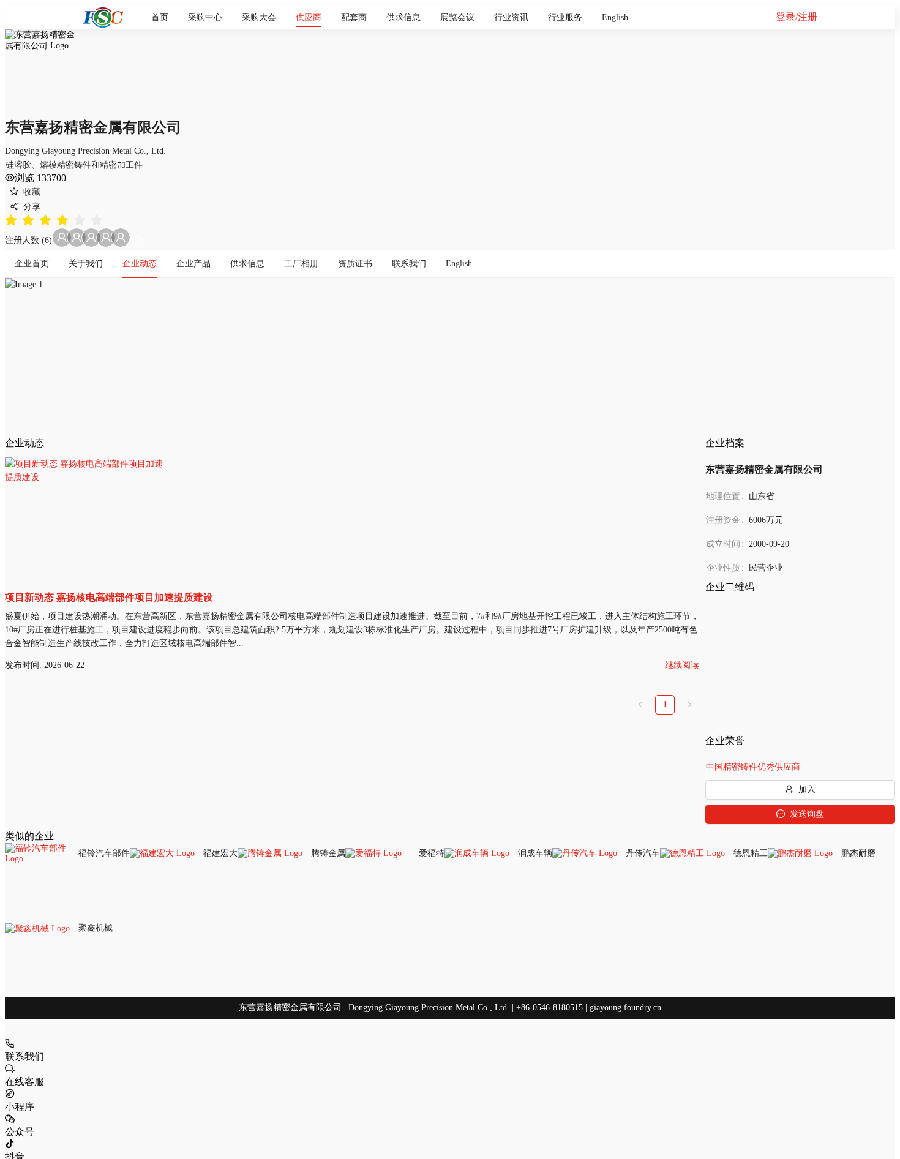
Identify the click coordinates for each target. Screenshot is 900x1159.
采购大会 (259, 17)
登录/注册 (796, 17)
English (615, 17)
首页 (159, 17)
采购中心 (205, 17)
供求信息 (403, 17)
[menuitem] (159, 18)
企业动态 (139, 263)
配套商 (354, 17)
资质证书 (355, 263)
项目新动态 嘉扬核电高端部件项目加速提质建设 (109, 597)
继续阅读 (682, 665)
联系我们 (409, 263)
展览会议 (457, 17)
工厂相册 (301, 263)
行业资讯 (511, 17)
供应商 (308, 17)
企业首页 (32, 263)
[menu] (449, 17)
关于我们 (86, 263)
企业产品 (193, 263)
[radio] (11, 220)
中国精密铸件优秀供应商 (753, 766)
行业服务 (565, 17)
